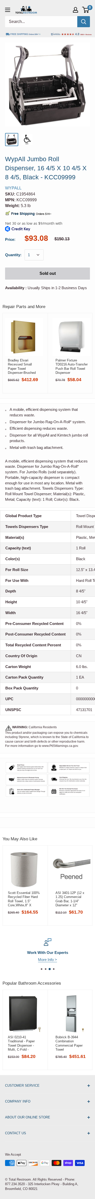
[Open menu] (7, 10)
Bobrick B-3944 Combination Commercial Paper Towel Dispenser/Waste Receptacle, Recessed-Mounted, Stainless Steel (70, 1043)
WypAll (13, 188)
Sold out (48, 273)
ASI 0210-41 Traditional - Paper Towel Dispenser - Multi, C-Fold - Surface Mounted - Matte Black (21, 1043)
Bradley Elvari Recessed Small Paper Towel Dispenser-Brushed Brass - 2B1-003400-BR (23, 366)
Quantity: (13, 255)
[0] (86, 10)
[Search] (83, 21)
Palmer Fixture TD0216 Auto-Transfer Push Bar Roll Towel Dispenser (71, 366)
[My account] (75, 10)
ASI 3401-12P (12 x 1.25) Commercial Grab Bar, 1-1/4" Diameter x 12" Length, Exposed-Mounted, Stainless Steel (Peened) (69, 899)
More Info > (47, 959)
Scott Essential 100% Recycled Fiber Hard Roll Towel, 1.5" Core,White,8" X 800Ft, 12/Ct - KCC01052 (24, 899)
